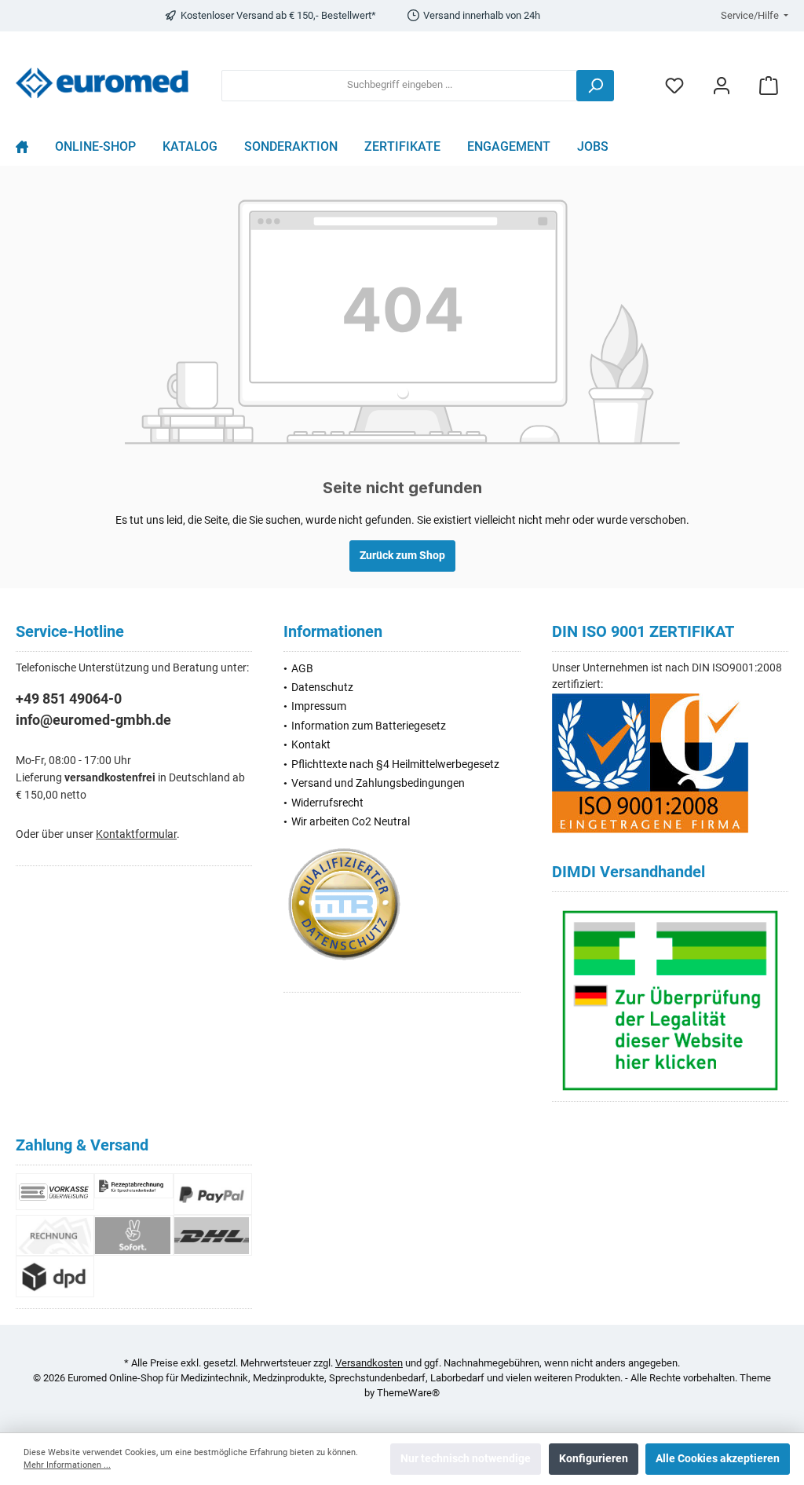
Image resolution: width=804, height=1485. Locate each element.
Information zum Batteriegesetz (368, 726)
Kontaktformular (136, 834)
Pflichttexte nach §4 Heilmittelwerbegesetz (395, 764)
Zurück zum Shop (402, 555)
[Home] (29, 151)
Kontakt (311, 745)
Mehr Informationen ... (67, 1465)
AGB (302, 668)
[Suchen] (595, 85)
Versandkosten (369, 1363)
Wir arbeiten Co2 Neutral (350, 821)
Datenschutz (322, 687)
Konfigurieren (593, 1458)
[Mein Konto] (721, 85)
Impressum (318, 706)
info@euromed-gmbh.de (93, 719)
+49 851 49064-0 (69, 698)
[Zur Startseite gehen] (102, 83)
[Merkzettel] (674, 85)
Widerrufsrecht (327, 803)
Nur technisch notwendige (465, 1458)
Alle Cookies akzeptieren (718, 1458)
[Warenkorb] (768, 85)
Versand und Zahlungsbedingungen (378, 783)
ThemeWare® (408, 1393)
